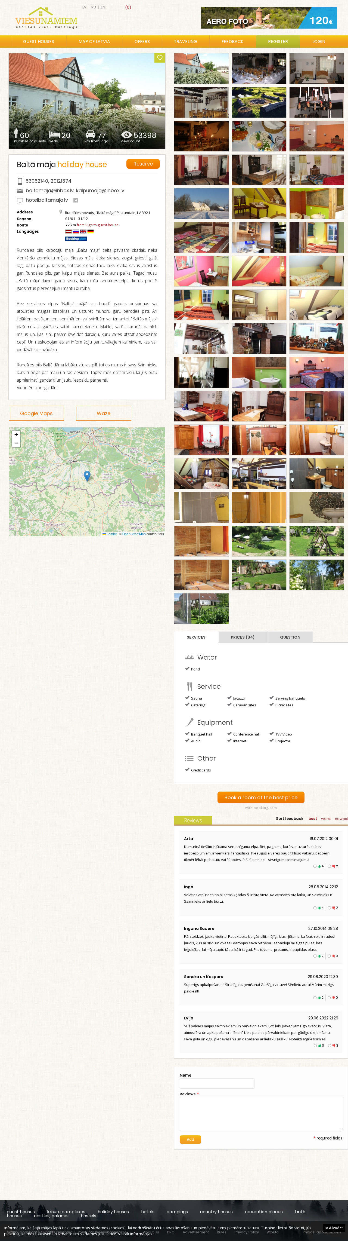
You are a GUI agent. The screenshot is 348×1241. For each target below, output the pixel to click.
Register (278, 41)
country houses (216, 1212)
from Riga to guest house (98, 224)
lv (84, 7)
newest (341, 818)
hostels (88, 1216)
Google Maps (36, 413)
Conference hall (246, 734)
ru (93, 7)
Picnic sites (284, 705)
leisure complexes (66, 1212)
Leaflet (111, 533)
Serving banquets (290, 698)
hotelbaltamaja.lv (47, 200)
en (103, 7)
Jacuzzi (238, 698)
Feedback (233, 41)
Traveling (185, 41)
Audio (195, 741)
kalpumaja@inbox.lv (100, 190)
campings (177, 1212)
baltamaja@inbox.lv (50, 190)
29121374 (61, 180)
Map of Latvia (94, 41)
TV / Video (283, 734)
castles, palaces (51, 1216)
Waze (103, 413)
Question (290, 637)
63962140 (37, 180)
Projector (282, 741)
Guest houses (38, 41)
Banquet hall (201, 734)
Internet (239, 741)
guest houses (21, 1212)
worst (326, 818)
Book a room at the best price (261, 797)
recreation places (264, 1212)
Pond (195, 669)
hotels (147, 1212)
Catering (197, 705)
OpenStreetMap (134, 533)
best (313, 818)
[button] (87, 476)
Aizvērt (335, 1227)
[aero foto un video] (269, 18)
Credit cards (200, 770)
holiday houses (113, 1212)
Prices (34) (243, 637)
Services (196, 637)
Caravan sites (244, 705)
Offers (142, 41)
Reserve (143, 163)
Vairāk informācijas (135, 1233)
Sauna (196, 698)
